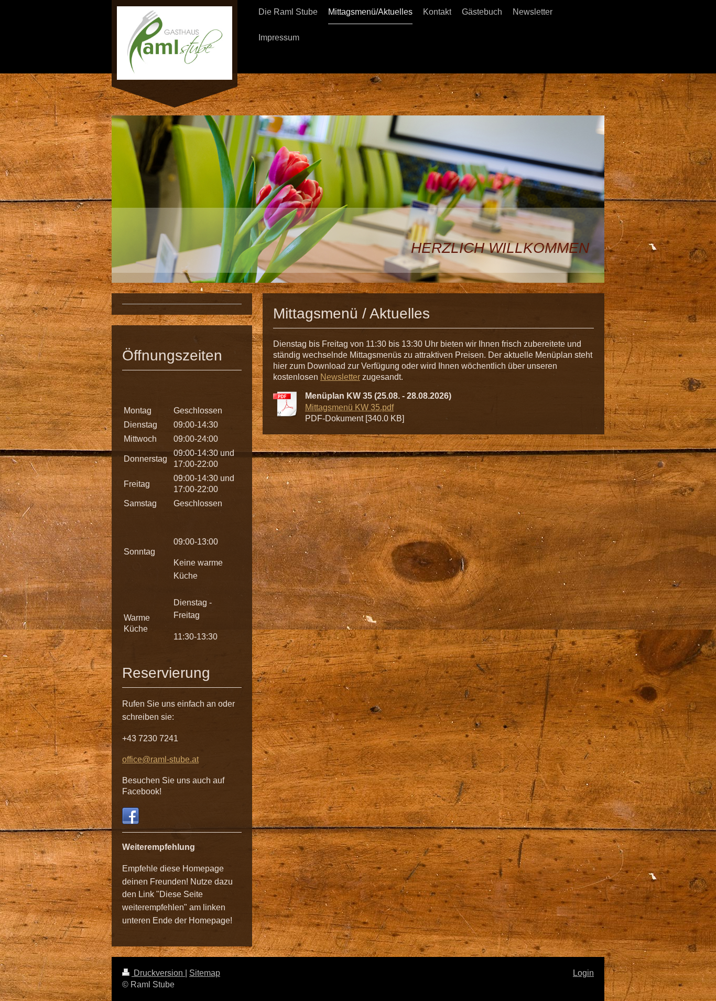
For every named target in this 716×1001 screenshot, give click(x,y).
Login (583, 972)
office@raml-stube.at (160, 759)
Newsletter (340, 376)
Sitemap (204, 972)
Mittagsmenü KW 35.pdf (349, 407)
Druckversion (158, 972)
